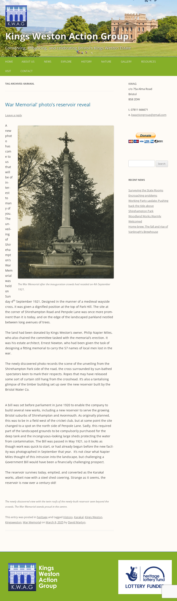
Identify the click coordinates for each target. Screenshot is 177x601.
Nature (106, 61)
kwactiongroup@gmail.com (148, 115)
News (47, 61)
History (86, 61)
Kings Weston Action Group (67, 36)
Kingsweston (13, 522)
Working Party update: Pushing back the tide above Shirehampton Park (148, 206)
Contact (27, 71)
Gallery (126, 61)
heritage (42, 517)
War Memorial (32, 522)
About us (28, 61)
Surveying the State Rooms (145, 190)
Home (9, 61)
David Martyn (76, 522)
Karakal (79, 517)
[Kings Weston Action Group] (16, 26)
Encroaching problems (142, 195)
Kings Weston (93, 517)
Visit (8, 71)
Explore (66, 61)
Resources (148, 61)
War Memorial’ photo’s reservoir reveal (48, 104)
